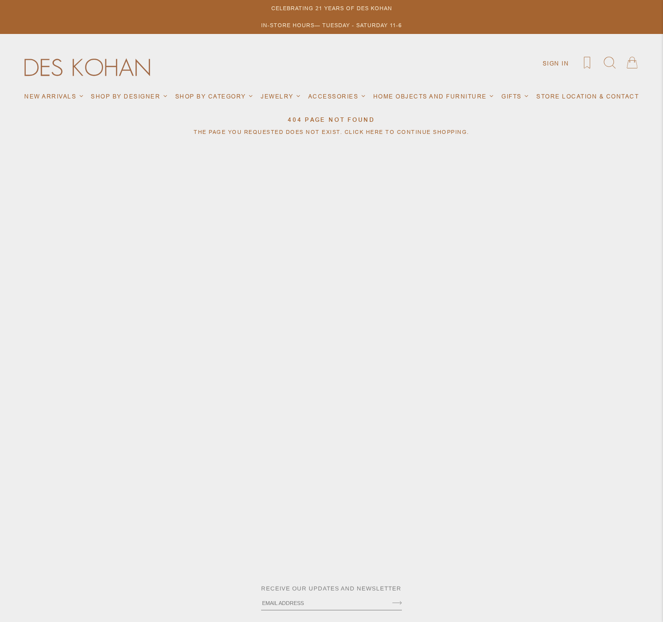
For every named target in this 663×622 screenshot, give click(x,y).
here (374, 132)
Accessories (334, 96)
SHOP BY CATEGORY (212, 96)
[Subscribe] (397, 603)
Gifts (512, 96)
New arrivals (51, 96)
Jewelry (278, 96)
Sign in (556, 63)
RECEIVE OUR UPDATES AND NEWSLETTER (331, 588)
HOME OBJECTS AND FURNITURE (431, 96)
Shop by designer (127, 96)
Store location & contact (587, 96)
